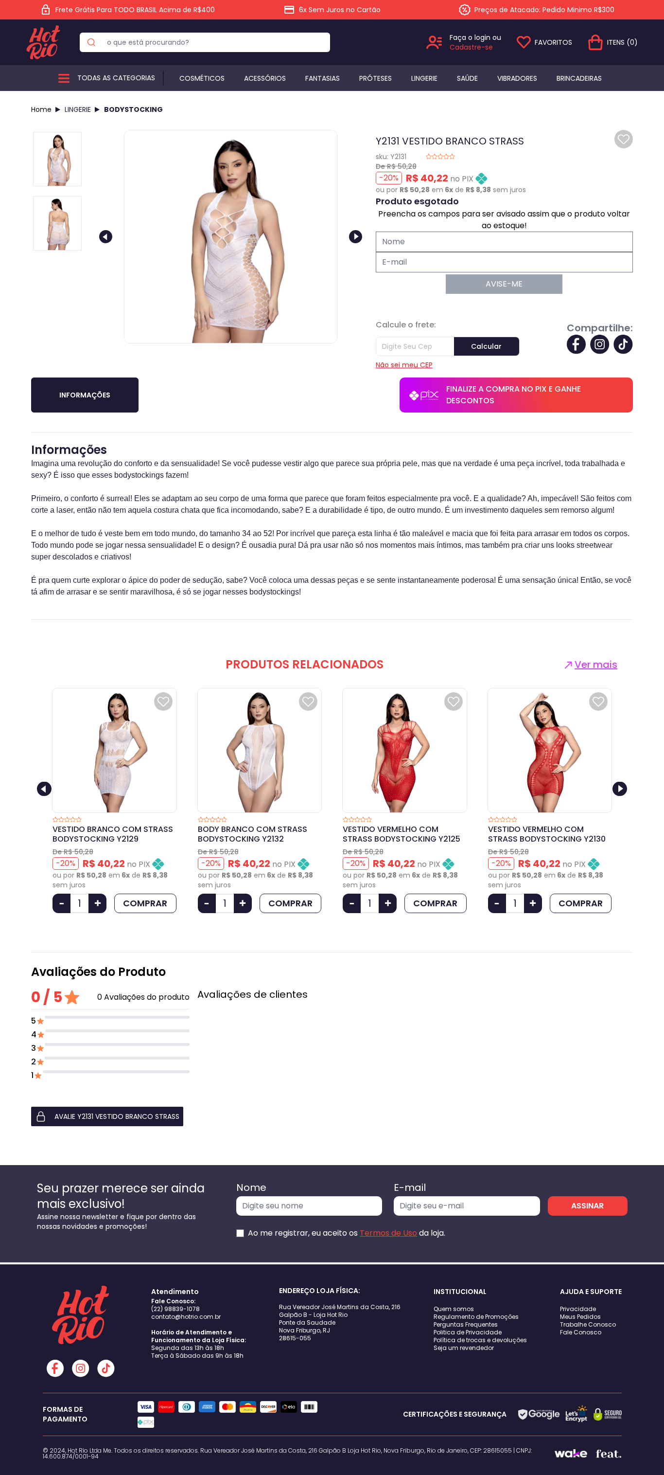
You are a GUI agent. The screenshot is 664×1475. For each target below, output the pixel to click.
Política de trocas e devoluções (480, 1340)
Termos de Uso (388, 1233)
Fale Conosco (580, 1332)
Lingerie (424, 78)
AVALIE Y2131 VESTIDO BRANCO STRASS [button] (116, 1116)
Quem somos (454, 1309)
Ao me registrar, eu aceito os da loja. (346, 1233)
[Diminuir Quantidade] (61, 903)
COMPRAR (145, 903)
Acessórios (265, 78)
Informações (84, 395)
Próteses (375, 78)
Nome (251, 1187)
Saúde (467, 78)
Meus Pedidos (580, 1317)
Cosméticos (202, 78)
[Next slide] (355, 236)
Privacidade (578, 1309)
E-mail (410, 1187)
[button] (110, 1116)
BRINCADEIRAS (579, 78)
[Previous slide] (105, 236)
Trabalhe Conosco (588, 1324)
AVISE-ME (504, 283)
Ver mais (596, 664)
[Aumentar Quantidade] (97, 903)
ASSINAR (587, 1205)
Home (41, 109)
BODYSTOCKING (133, 109)
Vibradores (517, 78)
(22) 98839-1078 (175, 1309)
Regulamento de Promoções (476, 1317)
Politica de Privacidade (468, 1332)
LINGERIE (78, 109)
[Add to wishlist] (623, 139)
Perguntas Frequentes (466, 1324)
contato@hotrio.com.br (186, 1317)
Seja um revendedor (464, 1348)
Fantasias (322, 78)
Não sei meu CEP (404, 365)
